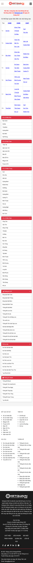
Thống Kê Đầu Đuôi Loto (9, 330)
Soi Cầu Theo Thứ (7, 366)
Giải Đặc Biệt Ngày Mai (8, 326)
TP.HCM (4, 231)
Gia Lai (4, 204)
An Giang (5, 250)
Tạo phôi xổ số (7, 460)
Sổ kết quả (22, 415)
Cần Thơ (5, 224)
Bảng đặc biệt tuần (24, 476)
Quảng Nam (6, 181)
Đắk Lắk (4, 178)
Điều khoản (17, 535)
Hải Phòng (5, 136)
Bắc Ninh (5, 133)
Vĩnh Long (5, 260)
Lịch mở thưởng (23, 424)
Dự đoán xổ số (23, 418)
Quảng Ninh (5, 130)
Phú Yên (5, 175)
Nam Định (5, 120)
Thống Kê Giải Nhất (7, 307)
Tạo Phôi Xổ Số (6, 373)
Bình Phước (5, 272)
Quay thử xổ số (23, 420)
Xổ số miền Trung (8, 418)
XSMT (27, 23)
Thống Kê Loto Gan (7, 310)
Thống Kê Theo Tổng (8, 393)
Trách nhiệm (8, 538)
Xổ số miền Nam (7, 420)
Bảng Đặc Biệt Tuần (7, 294)
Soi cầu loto (6, 447)
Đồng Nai (5, 247)
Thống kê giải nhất (24, 487)
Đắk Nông (5, 210)
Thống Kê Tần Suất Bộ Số (9, 384)
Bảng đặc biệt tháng (25, 480)
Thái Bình (5, 127)
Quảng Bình (5, 194)
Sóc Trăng (5, 244)
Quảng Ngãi (5, 207)
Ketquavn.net (19, 13)
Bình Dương (5, 263)
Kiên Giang (5, 279)
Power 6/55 (5, 164)
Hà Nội (4, 124)
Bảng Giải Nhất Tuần (8, 304)
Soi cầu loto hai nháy (8, 445)
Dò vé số (22, 422)
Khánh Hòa (5, 184)
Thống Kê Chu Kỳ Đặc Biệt (9, 339)
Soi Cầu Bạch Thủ (7, 357)
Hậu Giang (5, 276)
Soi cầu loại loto (7, 451)
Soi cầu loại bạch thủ (9, 453)
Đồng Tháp (5, 227)
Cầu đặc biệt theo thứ (9, 457)
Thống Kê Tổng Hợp (7, 390)
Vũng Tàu (5, 221)
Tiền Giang (5, 282)
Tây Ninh (5, 253)
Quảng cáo (18, 538)
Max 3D (4, 154)
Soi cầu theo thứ (7, 455)
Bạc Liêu (5, 240)
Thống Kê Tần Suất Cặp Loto (10, 323)
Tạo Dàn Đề (5, 400)
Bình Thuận (5, 256)
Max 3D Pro (5, 157)
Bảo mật (26, 535)
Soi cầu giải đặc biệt (8, 443)
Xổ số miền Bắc (7, 415)
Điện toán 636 (6, 151)
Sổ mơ (21, 426)
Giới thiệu (8, 535)
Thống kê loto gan (24, 457)
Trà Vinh (5, 266)
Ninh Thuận (5, 200)
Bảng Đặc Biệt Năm (7, 301)
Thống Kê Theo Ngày (8, 387)
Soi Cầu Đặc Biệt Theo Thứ (9, 370)
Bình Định (5, 191)
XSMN (18, 23)
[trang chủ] (16, 4)
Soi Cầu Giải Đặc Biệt (8, 347)
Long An (5, 269)
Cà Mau (4, 234)
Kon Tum (5, 213)
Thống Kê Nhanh (7, 381)
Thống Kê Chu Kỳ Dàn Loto (9, 333)
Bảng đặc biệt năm (24, 478)
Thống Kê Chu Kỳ (7, 314)
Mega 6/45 (5, 160)
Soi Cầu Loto (6, 354)
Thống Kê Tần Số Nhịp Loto (9, 317)
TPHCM (16, 31)
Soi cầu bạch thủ (7, 449)
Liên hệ (26, 538)
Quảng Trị (5, 197)
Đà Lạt (4, 285)
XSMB (9, 23)
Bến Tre (4, 237)
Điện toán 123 (6, 148)
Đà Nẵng (5, 188)
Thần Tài (5, 144)
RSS (16, 541)
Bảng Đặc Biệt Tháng (8, 298)
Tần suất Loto (6, 320)
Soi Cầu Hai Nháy (7, 350)
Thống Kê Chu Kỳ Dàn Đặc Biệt (10, 336)
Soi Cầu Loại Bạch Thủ (8, 363)
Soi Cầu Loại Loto (7, 360)
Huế (3, 172)
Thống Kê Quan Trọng (8, 397)
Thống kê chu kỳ (23, 443)
